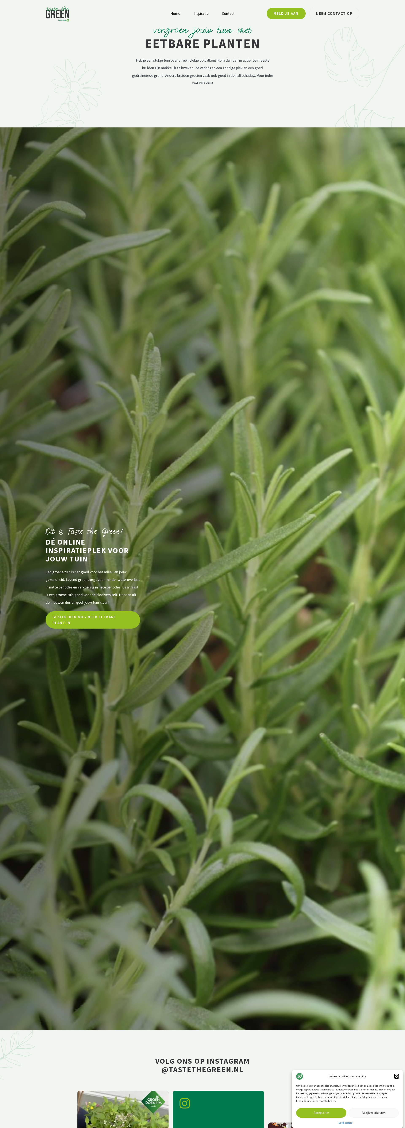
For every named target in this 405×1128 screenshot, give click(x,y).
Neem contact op (334, 13)
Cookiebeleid (345, 1122)
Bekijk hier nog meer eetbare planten (84, 619)
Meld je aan (286, 13)
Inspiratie (201, 13)
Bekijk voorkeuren (374, 1113)
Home (175, 13)
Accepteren (321, 1113)
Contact (228, 13)
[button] (396, 1076)
